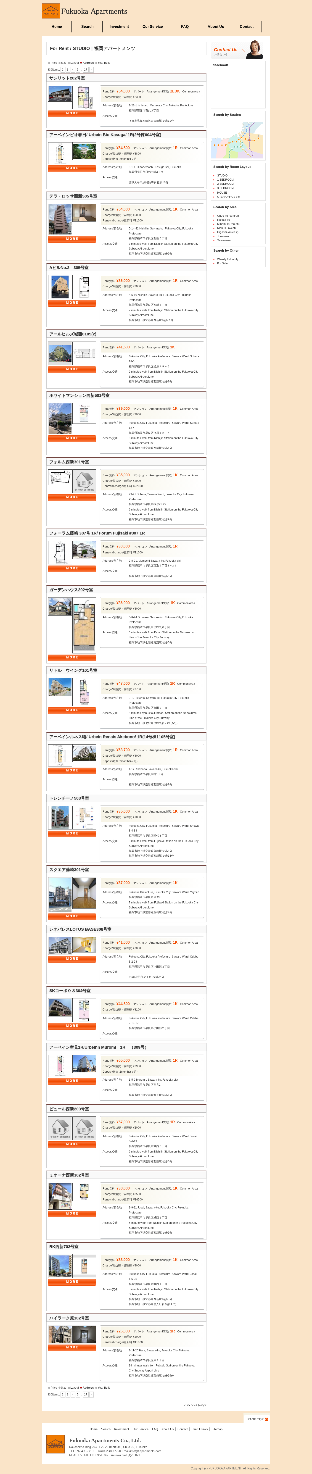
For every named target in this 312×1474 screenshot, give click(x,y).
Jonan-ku (223, 236)
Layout (74, 62)
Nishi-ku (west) (226, 228)
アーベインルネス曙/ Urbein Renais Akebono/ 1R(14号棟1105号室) (112, 736)
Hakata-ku (223, 219)
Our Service (153, 27)
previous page (194, 1404)
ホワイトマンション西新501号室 (79, 395)
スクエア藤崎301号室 (69, 869)
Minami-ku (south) (228, 224)
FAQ (185, 27)
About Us (216, 27)
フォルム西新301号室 (69, 462)
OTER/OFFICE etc (228, 196)
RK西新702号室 (64, 1246)
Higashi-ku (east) (227, 232)
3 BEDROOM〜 (226, 188)
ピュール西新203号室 (69, 1109)
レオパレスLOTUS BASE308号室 (80, 929)
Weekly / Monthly (227, 259)
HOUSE (222, 192)
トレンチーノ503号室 (69, 798)
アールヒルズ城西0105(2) (72, 334)
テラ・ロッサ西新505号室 (73, 196)
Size (63, 62)
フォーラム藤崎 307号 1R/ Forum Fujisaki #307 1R (97, 533)
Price (54, 62)
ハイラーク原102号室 (69, 1318)
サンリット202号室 (67, 78)
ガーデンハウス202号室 (71, 589)
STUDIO (222, 175)
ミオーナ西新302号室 (69, 1175)
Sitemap (217, 1429)
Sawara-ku (224, 240)
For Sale (222, 263)
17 (85, 69)
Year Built (104, 62)
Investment (119, 27)
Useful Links (199, 1429)
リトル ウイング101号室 (73, 670)
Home (57, 27)
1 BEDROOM (225, 179)
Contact (247, 27)
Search (87, 27)
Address (88, 62)
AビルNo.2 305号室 (69, 267)
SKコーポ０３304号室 (70, 990)
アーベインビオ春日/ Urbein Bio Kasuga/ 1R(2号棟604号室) (105, 134)
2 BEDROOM (225, 183)
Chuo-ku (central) (228, 215)
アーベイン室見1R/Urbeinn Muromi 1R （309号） (99, 1047)
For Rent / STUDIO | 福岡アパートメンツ (92, 48)
